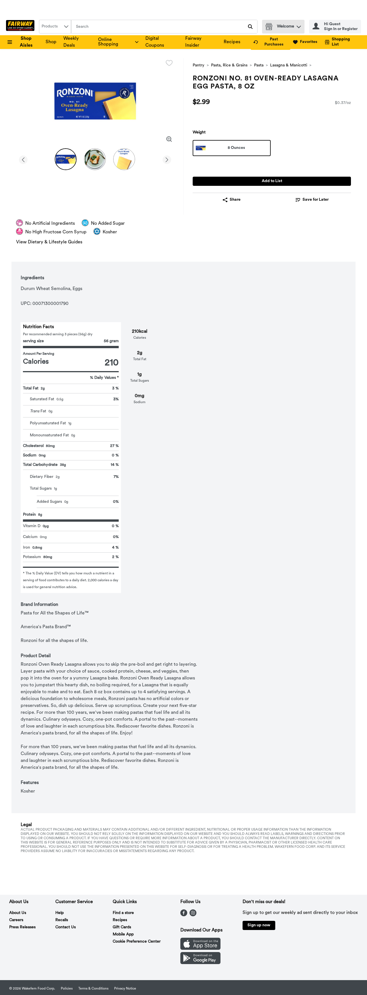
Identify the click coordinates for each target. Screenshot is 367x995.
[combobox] (55, 27)
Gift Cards (122, 927)
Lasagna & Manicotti (288, 65)
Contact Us (65, 927)
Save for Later (315, 200)
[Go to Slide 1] (65, 159)
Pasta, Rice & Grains (229, 65)
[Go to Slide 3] (124, 159)
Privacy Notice (125, 988)
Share (235, 200)
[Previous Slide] (23, 159)
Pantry (198, 65)
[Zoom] (169, 139)
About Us (17, 913)
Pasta (258, 65)
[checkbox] (169, 63)
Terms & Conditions (93, 988)
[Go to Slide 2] (95, 159)
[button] (298, 25)
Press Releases (22, 927)
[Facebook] (183, 915)
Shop (51, 42)
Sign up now (258, 925)
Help (59, 913)
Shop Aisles (26, 42)
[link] (270, 42)
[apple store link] (200, 948)
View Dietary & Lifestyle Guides (49, 242)
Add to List (272, 181)
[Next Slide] (167, 159)
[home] (21, 26)
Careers (16, 920)
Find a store (123, 913)
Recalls (61, 920)
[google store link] (200, 963)
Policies (67, 988)
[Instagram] (193, 915)
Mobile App (123, 934)
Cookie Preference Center (137, 941)
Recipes (232, 42)
